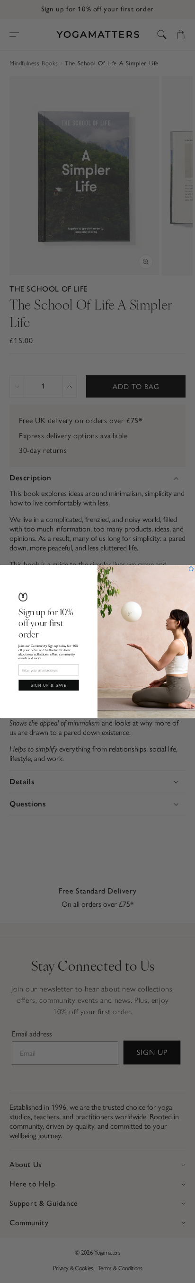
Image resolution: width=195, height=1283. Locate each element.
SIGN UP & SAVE (49, 685)
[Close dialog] (191, 568)
